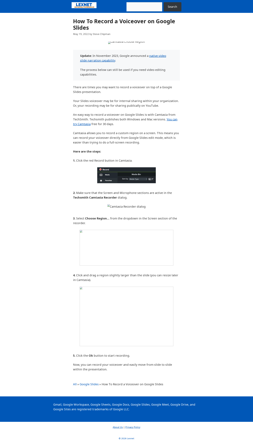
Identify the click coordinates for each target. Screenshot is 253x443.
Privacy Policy (132, 427)
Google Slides (89, 384)
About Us (118, 427)
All (75, 384)
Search (172, 7)
